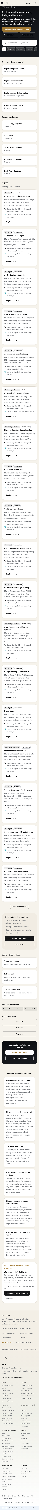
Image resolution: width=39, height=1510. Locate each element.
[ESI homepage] (7, 3)
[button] (4, 49)
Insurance (24, 1438)
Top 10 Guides (13, 1349)
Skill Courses (25, 1390)
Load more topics (19, 907)
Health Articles (7, 1454)
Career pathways (8, 1333)
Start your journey (19, 1058)
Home (6, 7)
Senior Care (24, 1418)
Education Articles (8, 1446)
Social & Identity (7, 1479)
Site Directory (6, 1484)
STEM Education (7, 1385)
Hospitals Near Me (26, 1413)
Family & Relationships (9, 1476)
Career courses (10, 35)
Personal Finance (26, 1446)
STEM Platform (25, 1329)
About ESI (23, 1338)
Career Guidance (26, 1388)
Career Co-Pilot (26, 1398)
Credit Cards (25, 1443)
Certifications (27, 35)
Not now (9, 1299)
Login (4, 1489)
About (4, 1481)
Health (23, 1408)
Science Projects (7, 1393)
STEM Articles (24, 1349)
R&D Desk (5, 1461)
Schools (19, 1028)
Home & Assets (7, 1474)
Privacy (17, 1502)
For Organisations (26, 1471)
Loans (23, 1436)
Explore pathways (19, 938)
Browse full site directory (11, 1378)
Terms (24, 1502)
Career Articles (7, 1448)
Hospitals (24, 1410)
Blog (3, 1433)
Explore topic (11, 222)
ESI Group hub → (8, 1342)
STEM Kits (5, 1396)
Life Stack (5, 1468)
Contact (4, 1487)
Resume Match (7, 1416)
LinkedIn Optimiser (8, 1423)
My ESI (35, 3)
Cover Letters (6, 1421)
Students (19, 1021)
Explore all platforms (9, 1329)
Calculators (24, 1426)
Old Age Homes (26, 1421)
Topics (4, 1388)
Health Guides (25, 1423)
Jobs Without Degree (27, 1393)
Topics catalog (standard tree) (16, 29)
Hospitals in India (26, 1333)
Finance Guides (7, 1456)
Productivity (6, 1471)
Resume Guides (7, 1408)
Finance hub (6, 1338)
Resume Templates (8, 1410)
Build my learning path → (16, 1293)
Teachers (19, 1034)
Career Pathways (26, 1385)
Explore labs (19, 944)
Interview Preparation (28, 1396)
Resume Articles (7, 1451)
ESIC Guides (6, 1443)
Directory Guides (7, 1459)
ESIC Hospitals (25, 1416)
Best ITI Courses (7, 1441)
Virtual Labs (6, 1390)
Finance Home (25, 1433)
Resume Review (7, 1413)
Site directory (9, 1502)
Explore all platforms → (24, 1342)
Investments (24, 1441)
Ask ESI (28, 3)
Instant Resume (7, 1418)
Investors (24, 1474)
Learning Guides (7, 1401)
